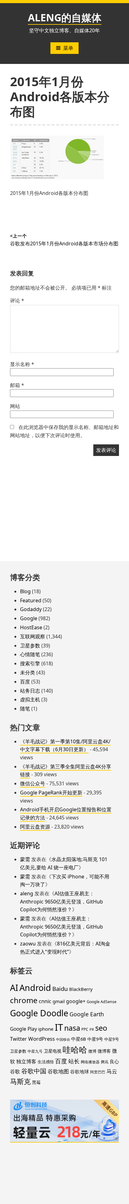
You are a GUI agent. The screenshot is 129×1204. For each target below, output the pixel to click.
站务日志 (30, 690)
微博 (92, 1051)
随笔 (25, 708)
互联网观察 (32, 636)
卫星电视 (52, 1051)
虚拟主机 (30, 699)
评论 (17, 300)
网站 (15, 406)
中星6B (78, 1039)
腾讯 (104, 1061)
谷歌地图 (58, 1071)
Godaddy (31, 609)
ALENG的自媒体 (64, 17)
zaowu (28, 943)
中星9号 (95, 1039)
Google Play (23, 1028)
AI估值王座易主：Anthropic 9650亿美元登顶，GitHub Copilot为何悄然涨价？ (61, 901)
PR (92, 1029)
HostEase (31, 627)
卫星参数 (30, 645)
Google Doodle (39, 1013)
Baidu (60, 988)
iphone (46, 1029)
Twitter (18, 1038)
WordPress (41, 1038)
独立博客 (26, 1061)
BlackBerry (81, 989)
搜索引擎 (30, 663)
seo (101, 1028)
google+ (75, 1001)
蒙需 (25, 859)
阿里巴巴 (97, 1072)
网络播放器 (90, 1061)
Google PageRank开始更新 (51, 792)
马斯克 (20, 1081)
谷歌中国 (33, 1070)
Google (28, 618)
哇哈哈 (75, 1049)
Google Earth (87, 1014)
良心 (114, 1061)
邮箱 (17, 385)
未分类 (27, 672)
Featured (30, 600)
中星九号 (35, 1051)
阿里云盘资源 (35, 826)
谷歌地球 (79, 1071)
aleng (26, 893)
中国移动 (63, 1039)
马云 (111, 1071)
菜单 (68, 47)
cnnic (45, 1001)
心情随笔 (30, 654)
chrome (24, 1000)
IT (59, 1027)
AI (14, 987)
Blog (25, 591)
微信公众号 (32, 783)
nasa (72, 1028)
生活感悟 (46, 1062)
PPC (84, 1029)
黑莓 (36, 1082)
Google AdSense (101, 1001)
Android (35, 987)
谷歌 (15, 1071)
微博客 (104, 1051)
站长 (74, 1061)
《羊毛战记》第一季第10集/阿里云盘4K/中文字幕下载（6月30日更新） (65, 745)
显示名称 (22, 364)
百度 (25, 681)
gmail (59, 1001)
